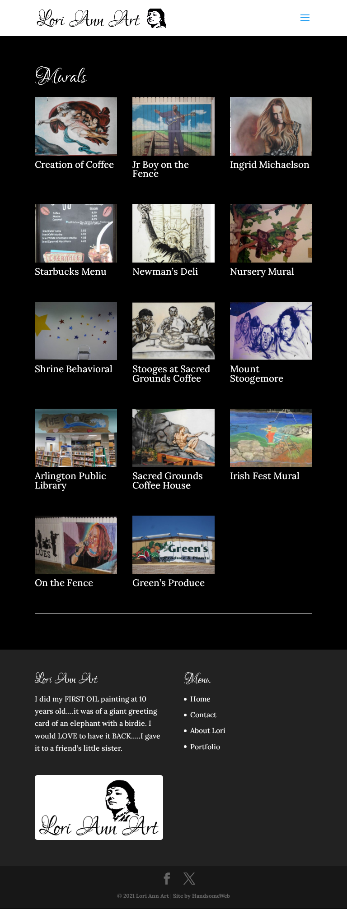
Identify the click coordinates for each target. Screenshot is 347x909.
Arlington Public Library (70, 480)
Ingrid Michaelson (269, 164)
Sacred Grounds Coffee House (167, 480)
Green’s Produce (168, 583)
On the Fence (64, 583)
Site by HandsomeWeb (201, 895)
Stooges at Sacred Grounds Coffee (171, 373)
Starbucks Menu (71, 271)
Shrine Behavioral (74, 369)
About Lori (207, 730)
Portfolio (205, 746)
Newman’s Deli (165, 271)
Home (200, 698)
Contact (203, 714)
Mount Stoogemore (256, 373)
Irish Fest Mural (265, 476)
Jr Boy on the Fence (160, 169)
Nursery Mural (262, 271)
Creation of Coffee (74, 164)
